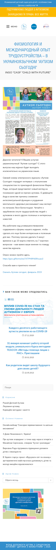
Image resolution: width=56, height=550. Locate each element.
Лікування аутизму (11, 406)
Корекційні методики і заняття (16, 410)
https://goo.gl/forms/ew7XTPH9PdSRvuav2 (23, 259)
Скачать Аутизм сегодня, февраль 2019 (22, 272)
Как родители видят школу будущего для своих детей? (28, 367)
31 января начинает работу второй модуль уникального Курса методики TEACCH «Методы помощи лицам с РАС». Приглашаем (28, 348)
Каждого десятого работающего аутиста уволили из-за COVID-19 (28, 329)
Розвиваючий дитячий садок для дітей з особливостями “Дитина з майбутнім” (28, 4)
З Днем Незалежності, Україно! (17, 434)
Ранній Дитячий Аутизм (13, 403)
